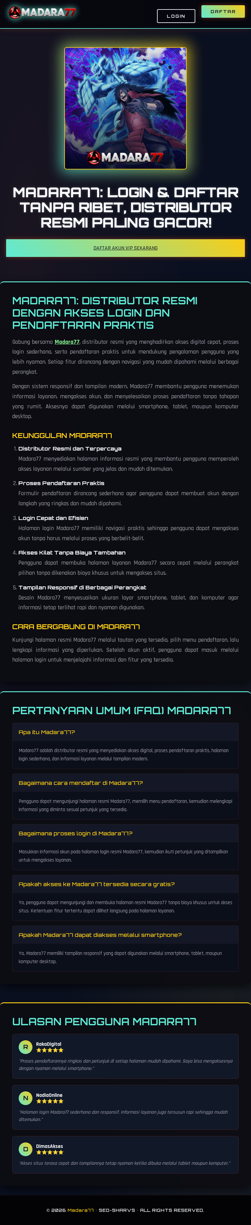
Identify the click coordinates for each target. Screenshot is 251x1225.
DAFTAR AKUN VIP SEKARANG (125, 248)
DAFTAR (223, 11)
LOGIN (176, 16)
